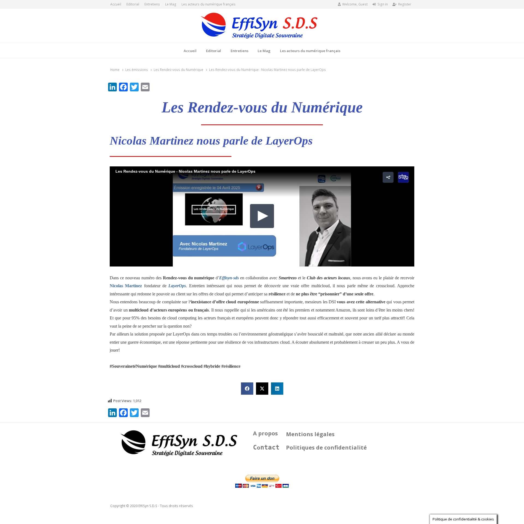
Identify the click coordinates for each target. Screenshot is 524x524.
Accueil (115, 4)
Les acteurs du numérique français (208, 4)
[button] (247, 388)
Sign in (382, 4)
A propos (265, 433)
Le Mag (170, 4)
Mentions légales (310, 434)
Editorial (132, 4)
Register (404, 4)
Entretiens (152, 4)
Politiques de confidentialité (326, 447)
